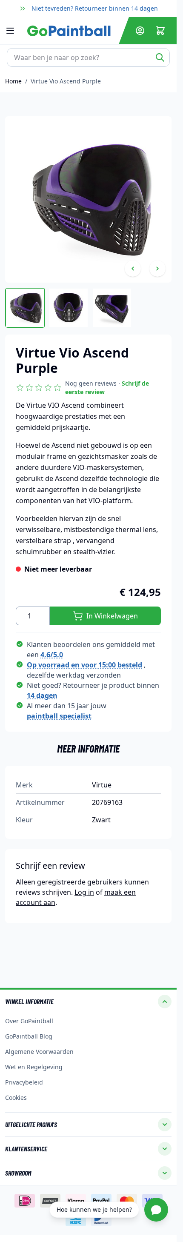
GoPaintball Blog (28, 1036)
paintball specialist (59, 716)
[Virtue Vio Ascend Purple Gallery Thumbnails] (68, 308)
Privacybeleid (24, 1082)
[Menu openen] (14, 30)
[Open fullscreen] (88, 199)
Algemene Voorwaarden (39, 1051)
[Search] (160, 57)
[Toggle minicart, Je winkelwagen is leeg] (160, 30)
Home (13, 81)
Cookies (16, 1097)
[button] (88, 387)
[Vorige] (132, 268)
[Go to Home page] (71, 31)
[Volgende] (157, 268)
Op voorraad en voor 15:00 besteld (84, 665)
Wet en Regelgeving (34, 1067)
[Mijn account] (140, 30)
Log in (84, 892)
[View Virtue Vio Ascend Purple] (25, 308)
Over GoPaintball (29, 1021)
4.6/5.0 (51, 654)
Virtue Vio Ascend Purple (66, 81)
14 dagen (42, 695)
